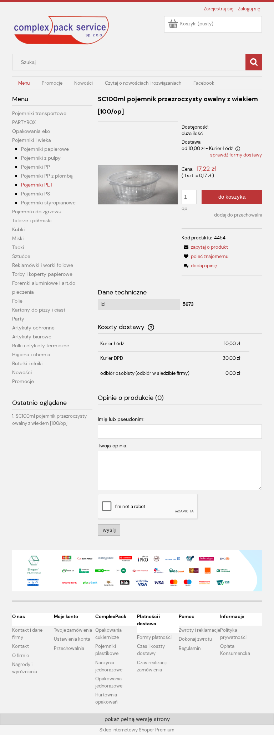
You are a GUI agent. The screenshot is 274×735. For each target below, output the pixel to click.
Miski (18, 238)
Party (18, 319)
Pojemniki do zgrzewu (36, 211)
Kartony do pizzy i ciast (38, 310)
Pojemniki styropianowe (48, 202)
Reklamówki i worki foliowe (42, 265)
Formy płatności (154, 637)
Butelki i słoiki (27, 363)
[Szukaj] (253, 62)
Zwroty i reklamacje (199, 630)
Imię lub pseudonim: (121, 419)
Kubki (18, 229)
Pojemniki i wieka (31, 140)
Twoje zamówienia (73, 630)
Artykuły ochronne (33, 327)
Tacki (18, 247)
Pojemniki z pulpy (41, 158)
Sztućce (21, 256)
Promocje (23, 381)
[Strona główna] (62, 30)
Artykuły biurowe (31, 336)
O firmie (20, 655)
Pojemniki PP (35, 167)
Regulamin (190, 648)
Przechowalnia (69, 648)
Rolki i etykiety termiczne (40, 345)
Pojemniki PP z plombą (47, 176)
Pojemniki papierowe (45, 149)
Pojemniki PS (35, 193)
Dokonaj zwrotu (195, 639)
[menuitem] (24, 83)
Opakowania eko (31, 131)
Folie (17, 301)
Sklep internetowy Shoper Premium (137, 730)
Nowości (22, 372)
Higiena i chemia (31, 354)
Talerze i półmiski (31, 220)
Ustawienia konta (72, 639)
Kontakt (20, 646)
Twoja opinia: (112, 445)
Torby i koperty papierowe (42, 274)
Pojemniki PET (37, 185)
